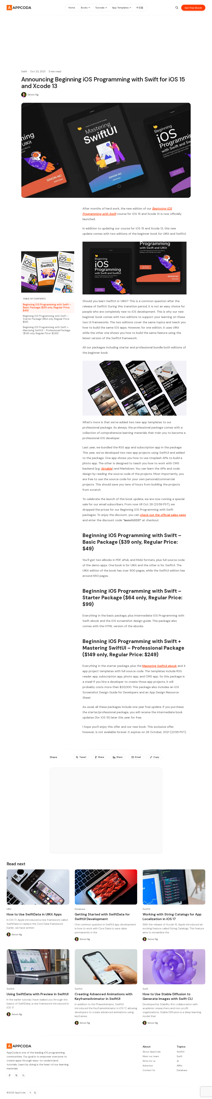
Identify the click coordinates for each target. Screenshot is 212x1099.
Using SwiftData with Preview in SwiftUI (38, 994)
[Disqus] (106, 811)
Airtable (106, 469)
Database (80, 909)
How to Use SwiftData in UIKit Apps (34, 914)
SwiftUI (146, 909)
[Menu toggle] (89, 7)
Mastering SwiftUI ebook (159, 666)
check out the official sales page (163, 515)
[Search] (177, 8)
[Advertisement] (106, 38)
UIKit (9, 909)
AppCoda (20, 1092)
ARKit (179, 1065)
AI (178, 1060)
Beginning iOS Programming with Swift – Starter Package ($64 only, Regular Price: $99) (46, 319)
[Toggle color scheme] (32, 1092)
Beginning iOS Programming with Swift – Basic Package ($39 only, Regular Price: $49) (47, 307)
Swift (24, 71)
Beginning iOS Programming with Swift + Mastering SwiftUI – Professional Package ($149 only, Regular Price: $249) (46, 330)
